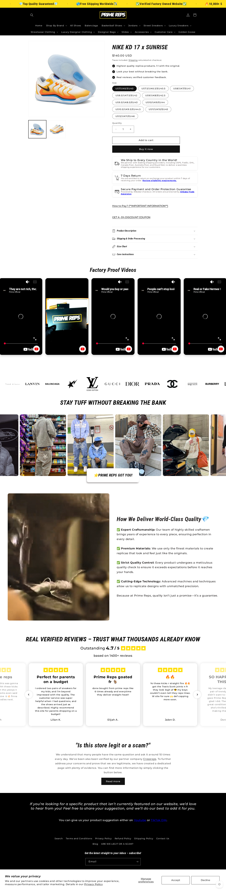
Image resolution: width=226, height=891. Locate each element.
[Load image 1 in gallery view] (37, 129)
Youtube (140, 820)
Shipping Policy (143, 838)
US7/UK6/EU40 (124, 88)
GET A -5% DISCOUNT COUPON (131, 217)
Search (59, 838)
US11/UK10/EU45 (158, 109)
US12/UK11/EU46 (125, 116)
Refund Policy (123, 838)
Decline (205, 880)
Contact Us (162, 838)
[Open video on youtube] (36, 349)
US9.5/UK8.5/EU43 (126, 102)
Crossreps (149, 759)
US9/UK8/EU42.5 (155, 95)
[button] (31, 15)
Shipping (133, 60)
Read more (113, 781)
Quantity (117, 123)
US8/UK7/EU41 (182, 88)
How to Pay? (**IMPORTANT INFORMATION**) (140, 205)
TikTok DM (158, 820)
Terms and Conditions (79, 838)
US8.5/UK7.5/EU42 (126, 95)
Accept (175, 880)
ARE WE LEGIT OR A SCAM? (117, 844)
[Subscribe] (137, 861)
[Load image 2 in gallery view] (57, 129)
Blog (95, 844)
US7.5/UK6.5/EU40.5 (153, 88)
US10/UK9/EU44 (155, 102)
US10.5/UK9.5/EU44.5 (128, 109)
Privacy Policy (93, 884)
